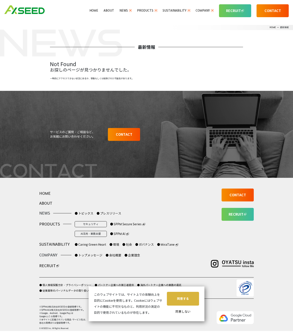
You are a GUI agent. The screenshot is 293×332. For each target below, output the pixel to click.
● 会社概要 (113, 255)
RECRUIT (47, 265)
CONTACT (272, 11)
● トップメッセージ (88, 255)
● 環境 (114, 245)
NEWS (123, 10)
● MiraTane (166, 245)
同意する (183, 298)
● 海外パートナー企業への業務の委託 (159, 285)
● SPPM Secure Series (126, 224)
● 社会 (127, 245)
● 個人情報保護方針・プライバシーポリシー (65, 285)
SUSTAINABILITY (174, 10)
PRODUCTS (145, 10)
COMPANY (203, 10)
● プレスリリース (109, 213)
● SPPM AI (117, 234)
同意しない (182, 312)
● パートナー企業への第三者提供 (114, 285)
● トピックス (84, 213)
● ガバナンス (144, 245)
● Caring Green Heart (90, 245)
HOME (93, 10)
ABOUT (109, 10)
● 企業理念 (132, 255)
